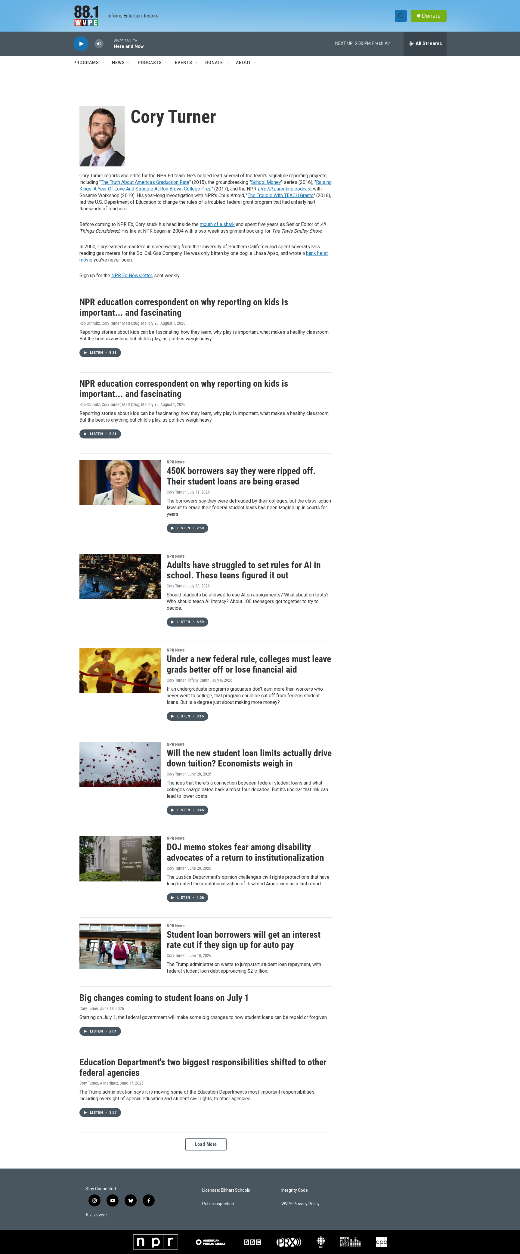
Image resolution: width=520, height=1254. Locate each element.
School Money (266, 182)
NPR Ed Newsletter (131, 275)
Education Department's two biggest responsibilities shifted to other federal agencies (203, 1067)
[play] (81, 43)
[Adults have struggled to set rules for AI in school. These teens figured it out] (120, 576)
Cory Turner (176, 492)
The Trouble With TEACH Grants (281, 195)
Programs (86, 62)
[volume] (99, 44)
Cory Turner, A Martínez (98, 1083)
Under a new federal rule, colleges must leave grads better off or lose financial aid (249, 664)
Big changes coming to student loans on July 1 (164, 997)
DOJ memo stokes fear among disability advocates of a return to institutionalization (245, 852)
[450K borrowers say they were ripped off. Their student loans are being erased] (120, 482)
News (118, 62)
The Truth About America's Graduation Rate (145, 182)
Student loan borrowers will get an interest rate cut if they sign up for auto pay (243, 939)
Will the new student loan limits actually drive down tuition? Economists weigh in (249, 758)
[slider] (109, 43)
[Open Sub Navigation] (103, 62)
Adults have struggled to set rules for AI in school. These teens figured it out (244, 570)
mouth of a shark (217, 224)
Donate (431, 16)
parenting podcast (285, 189)
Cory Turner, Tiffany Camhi (188, 680)
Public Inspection (218, 1204)
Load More (206, 1144)
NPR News (175, 462)
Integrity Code (294, 1190)
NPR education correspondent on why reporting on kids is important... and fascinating (183, 307)
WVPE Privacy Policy (300, 1204)
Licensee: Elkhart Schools (226, 1190)
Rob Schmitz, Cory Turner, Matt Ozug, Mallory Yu (119, 323)
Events (183, 62)
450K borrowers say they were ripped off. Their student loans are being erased (241, 476)
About (243, 62)
